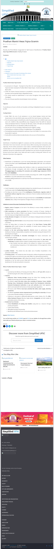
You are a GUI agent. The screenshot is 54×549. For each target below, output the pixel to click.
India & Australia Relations (44, 348)
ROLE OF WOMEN (6, 486)
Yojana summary (34, 28)
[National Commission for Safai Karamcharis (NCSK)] (7, 358)
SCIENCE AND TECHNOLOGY (8, 533)
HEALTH (3, 507)
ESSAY (42, 25)
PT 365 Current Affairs (22, 22)
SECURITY (4, 538)
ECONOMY (4, 519)
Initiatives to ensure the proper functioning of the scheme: (18, 73)
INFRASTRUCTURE (6, 528)
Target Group (10, 66)
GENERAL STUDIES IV (32, 25)
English (42, 28)
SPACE (3, 536)
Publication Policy (6, 471)
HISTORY (4, 478)
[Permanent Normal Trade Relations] (27, 358)
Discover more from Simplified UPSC (14, 78)
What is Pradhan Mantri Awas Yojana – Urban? (16, 75)
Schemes (13, 38)
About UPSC (11, 22)
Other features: (8, 69)
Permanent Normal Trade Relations (26, 364)
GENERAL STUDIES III (19, 25)
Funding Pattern (10, 64)
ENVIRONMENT (5, 530)
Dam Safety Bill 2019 (44, 367)
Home (4, 22)
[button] (14, 22)
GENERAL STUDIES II (7, 25)
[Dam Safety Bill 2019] (44, 358)
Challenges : (8, 71)
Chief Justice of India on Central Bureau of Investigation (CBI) (13, 349)
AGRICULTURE (5, 522)
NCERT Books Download (22, 28)
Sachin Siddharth (13, 44)
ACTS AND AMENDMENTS (7, 489)
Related (8, 76)
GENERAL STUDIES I (36, 22)
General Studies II (7, 38)
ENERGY (3, 525)
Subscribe (38, 340)
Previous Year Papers (8, 28)
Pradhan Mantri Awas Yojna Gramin (15, 61)
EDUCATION (4, 504)
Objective (9, 62)
